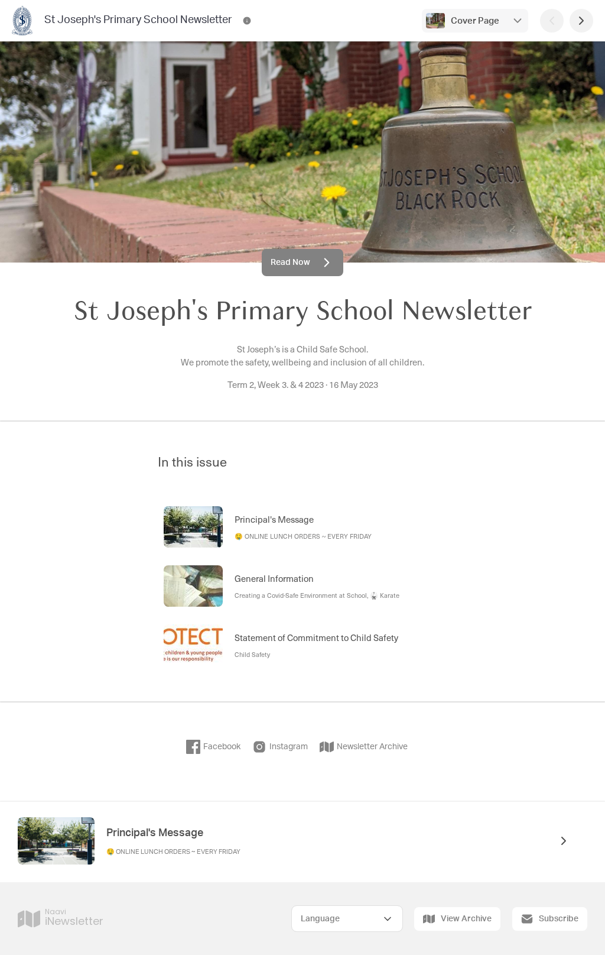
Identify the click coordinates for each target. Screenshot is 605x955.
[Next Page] (581, 21)
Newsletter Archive (372, 747)
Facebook (221, 747)
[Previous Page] (552, 21)
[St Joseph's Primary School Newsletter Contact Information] (247, 21)
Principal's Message (154, 833)
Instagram (288, 747)
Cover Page (475, 21)
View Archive (466, 919)
